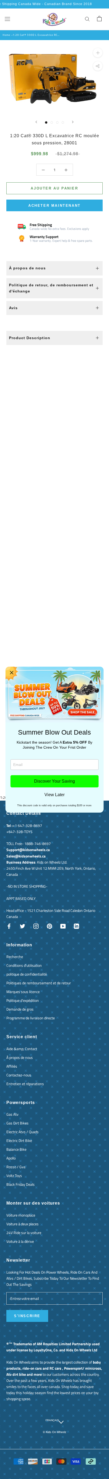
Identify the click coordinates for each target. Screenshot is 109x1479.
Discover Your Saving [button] (54, 781)
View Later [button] (54, 795)
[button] (12, 673)
